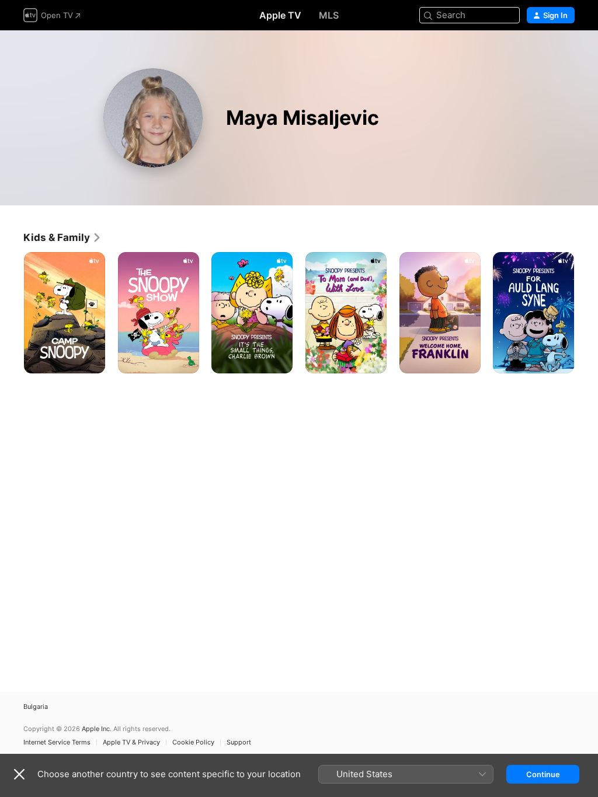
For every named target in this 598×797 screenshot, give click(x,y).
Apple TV (280, 15)
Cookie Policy (193, 742)
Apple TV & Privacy (131, 742)
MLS (329, 15)
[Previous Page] (12, 312)
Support (239, 742)
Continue (543, 774)
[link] (62, 237)
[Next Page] (586, 312)
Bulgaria (35, 707)
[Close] (19, 774)
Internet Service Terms (57, 742)
